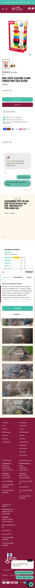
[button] (6, 72)
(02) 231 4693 (6, 468)
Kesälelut (4, 429)
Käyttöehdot (22, 445)
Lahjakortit (5, 435)
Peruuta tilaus (23, 455)
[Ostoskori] (32, 9)
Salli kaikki (17, 308)
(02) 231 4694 (23, 470)
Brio (3, 74)
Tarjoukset (5, 439)
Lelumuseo (22, 439)
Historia (21, 429)
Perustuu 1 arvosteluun (10, 254)
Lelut (3, 425)
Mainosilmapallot (24, 432)
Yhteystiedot (22, 425)
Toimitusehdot (23, 448)
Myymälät (22, 435)
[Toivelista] (28, 9)
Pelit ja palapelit (6, 432)
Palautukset (22, 452)
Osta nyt (17, 104)
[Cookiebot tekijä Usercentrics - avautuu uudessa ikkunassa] (25, 272)
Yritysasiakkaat (6, 442)
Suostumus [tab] (6, 277)
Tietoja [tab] (29, 277)
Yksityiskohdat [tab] (17, 277)
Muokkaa (16, 314)
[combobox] (9, 9)
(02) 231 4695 (6, 513)
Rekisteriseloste (23, 442)
